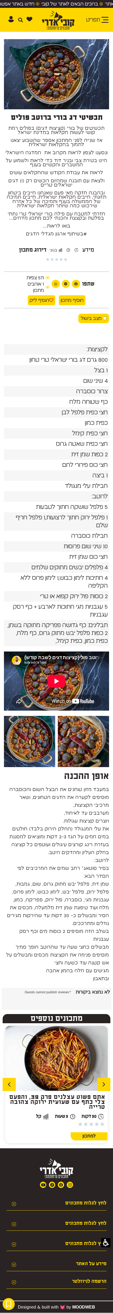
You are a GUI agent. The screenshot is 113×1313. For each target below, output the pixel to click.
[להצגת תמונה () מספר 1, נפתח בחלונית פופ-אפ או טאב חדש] (83, 741)
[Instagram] (70, 1185)
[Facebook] (61, 1185)
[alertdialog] (56, 4)
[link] (52, 1185)
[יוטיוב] (43, 1185)
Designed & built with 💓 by (56, 1307)
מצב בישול (92, 318)
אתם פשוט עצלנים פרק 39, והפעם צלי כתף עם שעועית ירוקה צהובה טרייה (57, 1102)
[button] (29, 19)
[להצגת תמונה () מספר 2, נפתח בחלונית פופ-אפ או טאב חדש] (29, 741)
